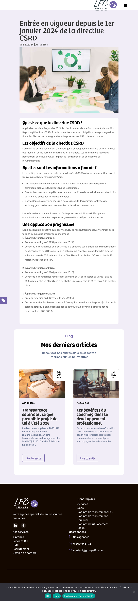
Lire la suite (33, 458)
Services (82, 504)
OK (47, 596)
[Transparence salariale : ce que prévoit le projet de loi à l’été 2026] (42, 383)
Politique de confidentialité (78, 596)
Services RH (20, 541)
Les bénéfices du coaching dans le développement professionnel (92, 416)
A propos (18, 537)
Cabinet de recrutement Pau (95, 512)
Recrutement (21, 548)
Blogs (80, 527)
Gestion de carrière (25, 552)
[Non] (133, 592)
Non (57, 596)
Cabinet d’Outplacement (92, 524)
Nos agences (79, 537)
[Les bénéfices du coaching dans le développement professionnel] (96, 383)
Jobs (80, 508)
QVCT (16, 545)
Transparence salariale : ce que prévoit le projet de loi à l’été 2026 (39, 416)
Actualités (41, 44)
